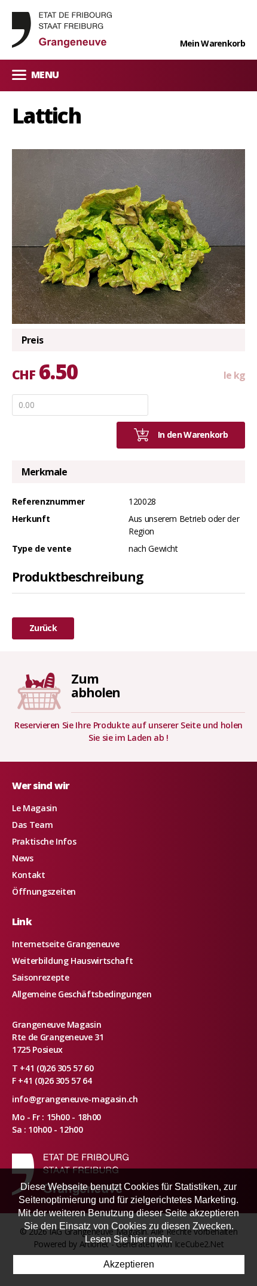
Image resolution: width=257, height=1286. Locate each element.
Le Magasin (34, 808)
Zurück (43, 627)
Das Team (32, 824)
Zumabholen (96, 685)
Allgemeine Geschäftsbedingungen (81, 994)
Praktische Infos (44, 841)
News (22, 858)
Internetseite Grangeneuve (65, 944)
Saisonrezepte (40, 977)
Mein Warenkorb (212, 43)
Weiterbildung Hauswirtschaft (72, 960)
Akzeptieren (128, 1264)
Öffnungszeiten (44, 891)
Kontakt (28, 874)
